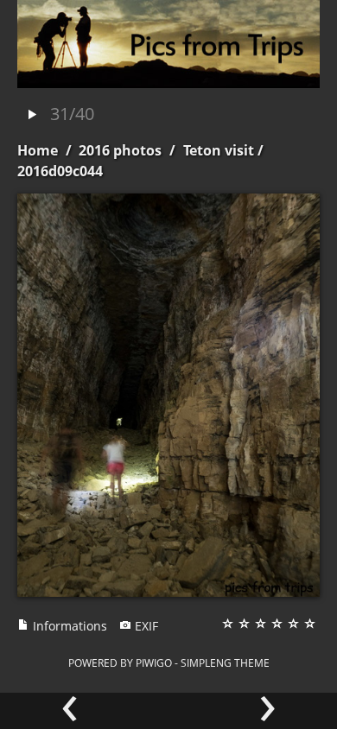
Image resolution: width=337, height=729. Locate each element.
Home (37, 150)
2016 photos (120, 150)
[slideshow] (32, 115)
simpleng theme (225, 662)
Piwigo (154, 662)
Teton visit (218, 150)
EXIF (144, 626)
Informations (68, 626)
